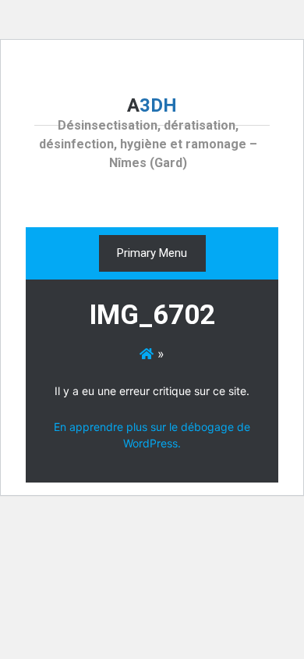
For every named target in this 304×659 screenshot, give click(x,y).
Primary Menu (152, 253)
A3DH (152, 105)
